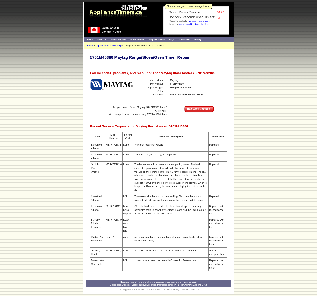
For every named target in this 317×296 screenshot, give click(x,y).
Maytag (116, 45)
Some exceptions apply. (199, 21)
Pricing (197, 39)
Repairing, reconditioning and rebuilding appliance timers (145, 282)
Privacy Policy (173, 289)
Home (90, 39)
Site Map (185, 289)
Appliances (102, 45)
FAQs (171, 39)
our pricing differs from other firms (194, 24)
